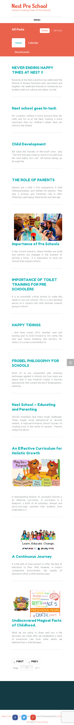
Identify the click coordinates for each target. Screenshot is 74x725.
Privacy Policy (41, 722)
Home (45, 30)
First (20, 661)
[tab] (18, 42)
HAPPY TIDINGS (26, 325)
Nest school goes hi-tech (34, 108)
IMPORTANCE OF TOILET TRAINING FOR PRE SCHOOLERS (34, 284)
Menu (37, 20)
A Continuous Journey (32, 556)
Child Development (29, 144)
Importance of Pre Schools (35, 244)
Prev (34, 661)
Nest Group (7, 716)
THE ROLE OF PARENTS (33, 180)
